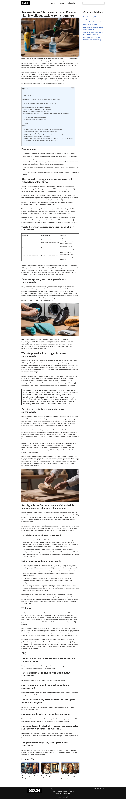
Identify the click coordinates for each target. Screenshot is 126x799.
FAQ (24, 125)
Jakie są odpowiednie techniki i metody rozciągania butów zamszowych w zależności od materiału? (49, 138)
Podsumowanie (30, 95)
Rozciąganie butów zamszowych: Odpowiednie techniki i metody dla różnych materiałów (46, 113)
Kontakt (73, 789)
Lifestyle (71, 3)
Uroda (62, 3)
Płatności (59, 791)
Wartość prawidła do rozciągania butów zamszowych (37, 109)
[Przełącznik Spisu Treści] (71, 88)
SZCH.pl (58, 793)
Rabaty (65, 791)
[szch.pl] (25, 3)
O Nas (53, 791)
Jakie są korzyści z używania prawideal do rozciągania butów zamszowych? (44, 134)
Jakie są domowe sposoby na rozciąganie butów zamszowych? (41, 133)
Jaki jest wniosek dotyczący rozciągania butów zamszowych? (41, 140)
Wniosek (25, 123)
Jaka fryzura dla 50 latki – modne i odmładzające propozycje (69, 776)
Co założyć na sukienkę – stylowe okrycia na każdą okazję (29, 776)
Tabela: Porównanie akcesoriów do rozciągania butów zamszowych (42, 103)
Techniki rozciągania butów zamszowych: (36, 117)
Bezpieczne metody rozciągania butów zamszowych (36, 111)
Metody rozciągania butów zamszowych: (36, 119)
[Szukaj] (103, 3)
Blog (51, 789)
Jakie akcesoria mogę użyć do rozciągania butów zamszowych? (41, 131)
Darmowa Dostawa (60, 789)
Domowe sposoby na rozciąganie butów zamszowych (37, 107)
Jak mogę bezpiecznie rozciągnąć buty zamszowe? (38, 136)
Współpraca (66, 793)
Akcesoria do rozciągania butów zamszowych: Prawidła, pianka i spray (41, 99)
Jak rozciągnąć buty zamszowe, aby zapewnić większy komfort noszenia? (44, 129)
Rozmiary (72, 791)
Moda (53, 3)
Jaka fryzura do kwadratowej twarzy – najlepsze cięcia (48, 776)
